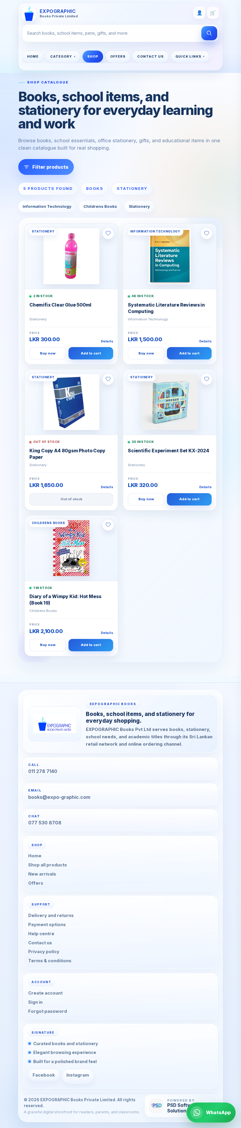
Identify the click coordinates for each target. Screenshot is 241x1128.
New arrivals (42, 874)
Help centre (41, 933)
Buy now (48, 353)
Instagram (77, 1075)
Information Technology (47, 206)
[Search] (209, 33)
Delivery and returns (51, 915)
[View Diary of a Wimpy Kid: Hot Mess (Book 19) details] (71, 548)
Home (33, 56)
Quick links (188, 56)
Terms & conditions (49, 960)
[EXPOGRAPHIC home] (54, 724)
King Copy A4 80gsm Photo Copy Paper (67, 454)
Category (61, 56)
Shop (92, 56)
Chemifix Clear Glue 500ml (60, 305)
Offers (117, 56)
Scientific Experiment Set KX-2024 (168, 450)
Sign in (35, 1002)
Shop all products (47, 865)
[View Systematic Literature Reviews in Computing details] (170, 256)
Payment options (47, 924)
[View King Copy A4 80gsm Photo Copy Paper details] (71, 402)
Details (107, 341)
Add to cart (91, 353)
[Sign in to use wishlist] (108, 233)
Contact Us (150, 56)
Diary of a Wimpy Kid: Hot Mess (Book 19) (65, 600)
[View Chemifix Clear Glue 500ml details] (71, 256)
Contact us (40, 942)
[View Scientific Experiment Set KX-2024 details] (170, 402)
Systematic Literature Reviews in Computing (166, 308)
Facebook (44, 1075)
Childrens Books (100, 206)
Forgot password (47, 1011)
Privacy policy (43, 951)
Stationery (139, 206)
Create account (45, 993)
